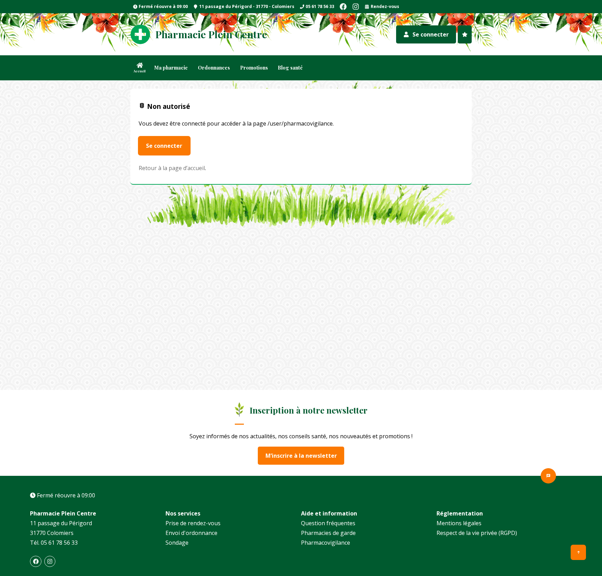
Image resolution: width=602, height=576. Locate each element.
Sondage (176, 542)
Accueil (139, 71)
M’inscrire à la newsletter (301, 455)
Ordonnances (214, 67)
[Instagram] (355, 6)
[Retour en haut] (578, 552)
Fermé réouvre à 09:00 (163, 8)
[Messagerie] (548, 476)
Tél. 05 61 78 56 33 (54, 542)
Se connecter (164, 146)
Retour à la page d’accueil (172, 168)
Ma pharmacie (171, 67)
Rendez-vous (385, 6)
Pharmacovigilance (325, 542)
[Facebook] (343, 6)
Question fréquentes (328, 523)
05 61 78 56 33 (320, 6)
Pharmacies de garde (328, 533)
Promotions (254, 67)
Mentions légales (459, 523)
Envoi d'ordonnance (191, 533)
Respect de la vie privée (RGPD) (477, 533)
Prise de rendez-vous (193, 523)
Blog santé (290, 67)
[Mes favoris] (465, 34)
